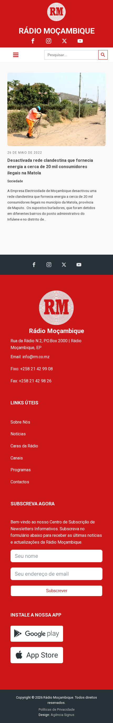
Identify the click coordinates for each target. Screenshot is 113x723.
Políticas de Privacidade (57, 709)
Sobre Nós (20, 422)
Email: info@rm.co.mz (30, 356)
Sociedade (15, 181)
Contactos (20, 481)
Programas (21, 469)
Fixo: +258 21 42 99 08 (32, 368)
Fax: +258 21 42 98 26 (31, 380)
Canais (17, 458)
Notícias (18, 433)
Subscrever (56, 590)
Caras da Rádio (24, 445)
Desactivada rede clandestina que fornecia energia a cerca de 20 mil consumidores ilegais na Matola (50, 166)
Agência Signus (62, 715)
